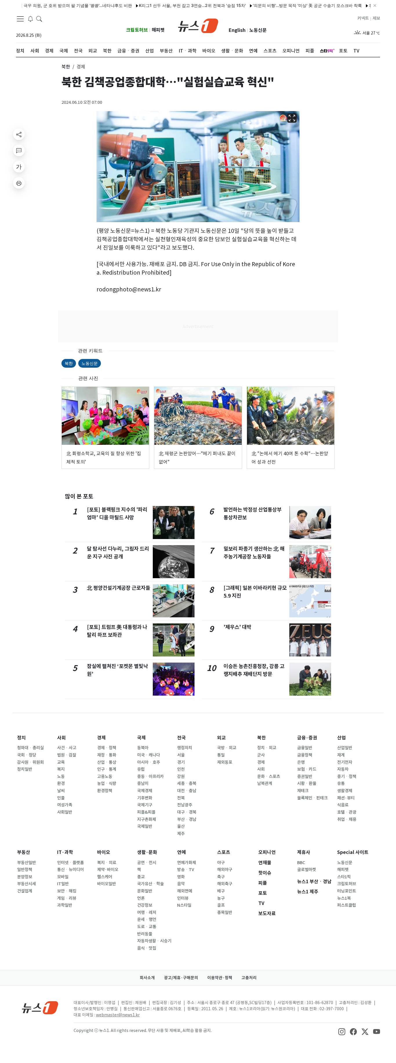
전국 (181, 738)
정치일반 (24, 769)
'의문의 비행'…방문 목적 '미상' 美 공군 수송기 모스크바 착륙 (289, 5)
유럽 (141, 769)
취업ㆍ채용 (346, 819)
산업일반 (344, 747)
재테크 (302, 790)
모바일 (62, 876)
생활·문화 (147, 852)
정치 (21, 738)
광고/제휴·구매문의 (181, 977)
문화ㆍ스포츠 (268, 776)
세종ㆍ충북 (186, 783)
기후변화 (144, 798)
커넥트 (363, 18)
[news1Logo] (40, 1007)
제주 (181, 833)
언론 (141, 898)
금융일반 (304, 747)
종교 (141, 876)
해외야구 (224, 869)
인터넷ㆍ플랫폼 (70, 862)
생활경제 (344, 790)
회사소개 (147, 977)
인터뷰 (182, 898)
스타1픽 (344, 876)
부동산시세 (26, 883)
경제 (101, 738)
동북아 (142, 747)
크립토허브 (137, 30)
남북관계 (264, 783)
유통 (341, 783)
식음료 (342, 805)
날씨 (61, 790)
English (237, 30)
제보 (376, 18)
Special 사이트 (352, 852)
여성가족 (64, 805)
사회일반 (64, 812)
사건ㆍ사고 (66, 747)
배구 (221, 891)
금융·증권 (307, 738)
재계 (341, 755)
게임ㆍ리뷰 (66, 898)
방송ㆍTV (185, 869)
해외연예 (184, 891)
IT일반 (63, 883)
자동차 (342, 769)
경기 (181, 762)
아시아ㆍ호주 (148, 762)
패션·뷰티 (346, 798)
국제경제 (144, 790)
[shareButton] (19, 134)
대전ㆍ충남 (186, 790)
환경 (61, 783)
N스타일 (184, 905)
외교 (221, 738)
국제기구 (144, 805)
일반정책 (24, 869)
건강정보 (144, 905)
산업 (341, 738)
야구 (221, 862)
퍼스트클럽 (346, 905)
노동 (61, 776)
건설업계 (24, 891)
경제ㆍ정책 (106, 747)
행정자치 (184, 747)
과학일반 (64, 905)
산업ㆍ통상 (106, 762)
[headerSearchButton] (39, 18)
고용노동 (104, 776)
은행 (301, 762)
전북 (181, 798)
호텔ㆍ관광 (346, 812)
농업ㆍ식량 (106, 783)
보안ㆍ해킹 (66, 891)
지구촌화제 (146, 819)
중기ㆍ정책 (346, 776)
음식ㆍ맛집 (146, 948)
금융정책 (304, 755)
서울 (181, 755)
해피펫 (158, 30)
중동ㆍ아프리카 (150, 776)
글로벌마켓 (306, 869)
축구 (221, 876)
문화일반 (144, 891)
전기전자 (344, 762)
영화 (181, 876)
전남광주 (184, 805)
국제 (141, 738)
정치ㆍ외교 (266, 747)
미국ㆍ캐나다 (148, 755)
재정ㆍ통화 (106, 755)
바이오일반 (106, 883)
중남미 (142, 783)
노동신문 (258, 30)
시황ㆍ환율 (306, 783)
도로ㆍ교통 (146, 926)
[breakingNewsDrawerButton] (30, 18)
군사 (261, 755)
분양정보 (24, 876)
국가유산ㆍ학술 (150, 883)
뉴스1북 (344, 898)
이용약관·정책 (219, 977)
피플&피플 (146, 812)
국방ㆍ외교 (226, 747)
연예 (181, 852)
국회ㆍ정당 (26, 755)
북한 (69, 363)
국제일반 (144, 826)
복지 (61, 769)
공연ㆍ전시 (146, 862)
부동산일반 (26, 862)
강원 (181, 776)
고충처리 (249, 977)
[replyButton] (19, 150)
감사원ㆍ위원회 (30, 762)
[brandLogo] (198, 25)
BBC (301, 862)
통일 (221, 755)
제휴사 (303, 852)
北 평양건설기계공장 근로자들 (118, 588)
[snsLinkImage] (341, 1031)
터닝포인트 (346, 891)
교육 (61, 762)
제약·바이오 (107, 869)
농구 (221, 898)
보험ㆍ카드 (306, 769)
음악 (181, 883)
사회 (61, 738)
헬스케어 (104, 876)
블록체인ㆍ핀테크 (312, 798)
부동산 (23, 852)
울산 (181, 826)
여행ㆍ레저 (146, 912)
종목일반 (224, 912)
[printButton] (19, 183)
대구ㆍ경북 (186, 812)
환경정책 (104, 790)
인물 (61, 798)
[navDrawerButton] (20, 18)
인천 (181, 769)
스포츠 (223, 852)
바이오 (103, 852)
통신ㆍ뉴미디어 (70, 869)
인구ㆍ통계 (106, 769)
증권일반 (304, 776)
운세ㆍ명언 (146, 919)
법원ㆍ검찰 (66, 755)
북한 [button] (65, 67)
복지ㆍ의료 (106, 862)
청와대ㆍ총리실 (30, 747)
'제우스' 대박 (237, 627)
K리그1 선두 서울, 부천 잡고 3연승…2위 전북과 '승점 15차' (174, 5)
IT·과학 (65, 852)
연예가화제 (186, 862)
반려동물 (144, 934)
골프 (221, 905)
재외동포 (224, 762)
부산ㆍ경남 (186, 819)
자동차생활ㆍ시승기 (154, 941)
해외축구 (224, 883)
